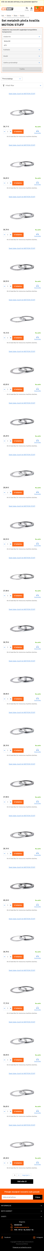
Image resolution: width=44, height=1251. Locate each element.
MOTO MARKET (6, 1211)
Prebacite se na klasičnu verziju (22, 1247)
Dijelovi (9, 15)
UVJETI (3, 1216)
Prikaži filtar (10, 85)
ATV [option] (5, 45)
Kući (3, 15)
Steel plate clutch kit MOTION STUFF (22, 94)
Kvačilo (22, 15)
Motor (15, 15)
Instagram (39, 1237)
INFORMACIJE (6, 1205)
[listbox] (22, 43)
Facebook (7, 1237)
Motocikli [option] (7, 41)
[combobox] (22, 37)
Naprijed (25, 1175)
